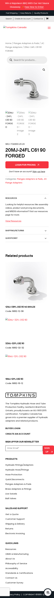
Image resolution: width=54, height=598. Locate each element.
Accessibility (11, 568)
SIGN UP (47, 449)
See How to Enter (34, 7)
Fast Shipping (12, 13)
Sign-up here (39, 171)
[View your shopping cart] (47, 19)
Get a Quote (12, 514)
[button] (43, 69)
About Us (10, 558)
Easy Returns (25, 13)
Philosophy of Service (16, 563)
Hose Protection (13, 474)
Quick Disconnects (14, 479)
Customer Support (15, 518)
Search (9, 19)
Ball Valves (10, 498)
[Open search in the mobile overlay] (27, 60)
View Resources (13, 220)
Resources (10, 549)
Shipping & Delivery (15, 523)
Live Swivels (11, 493)
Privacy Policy (13, 594)
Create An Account (23, 19)
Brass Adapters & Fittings (18, 488)
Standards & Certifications (19, 573)
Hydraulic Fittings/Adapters (19, 464)
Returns (9, 528)
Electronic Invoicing (15, 533)
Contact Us (38, 19)
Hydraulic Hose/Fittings (17, 469)
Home (8, 43)
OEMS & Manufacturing (17, 553)
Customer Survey (14, 582)
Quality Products (41, 13)
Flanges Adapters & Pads (26, 43)
